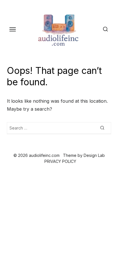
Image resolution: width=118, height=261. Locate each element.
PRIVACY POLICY (60, 161)
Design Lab (94, 155)
